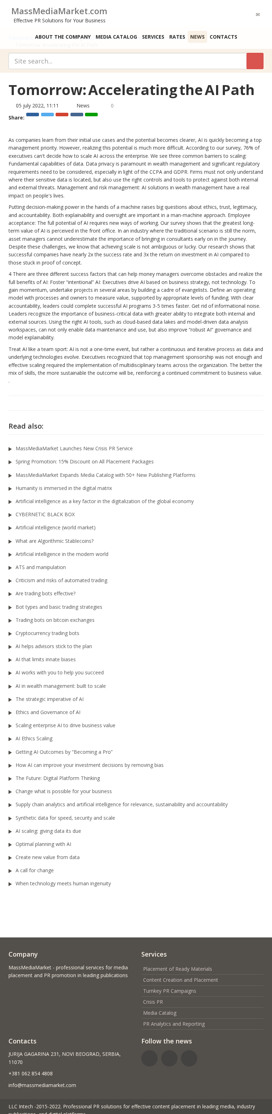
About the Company (63, 36)
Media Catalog (116, 36)
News (197, 36)
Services (153, 36)
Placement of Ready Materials (177, 968)
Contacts (223, 36)
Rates (177, 36)
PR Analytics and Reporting (174, 1023)
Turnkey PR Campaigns (169, 990)
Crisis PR (153, 1001)
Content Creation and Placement (180, 979)
